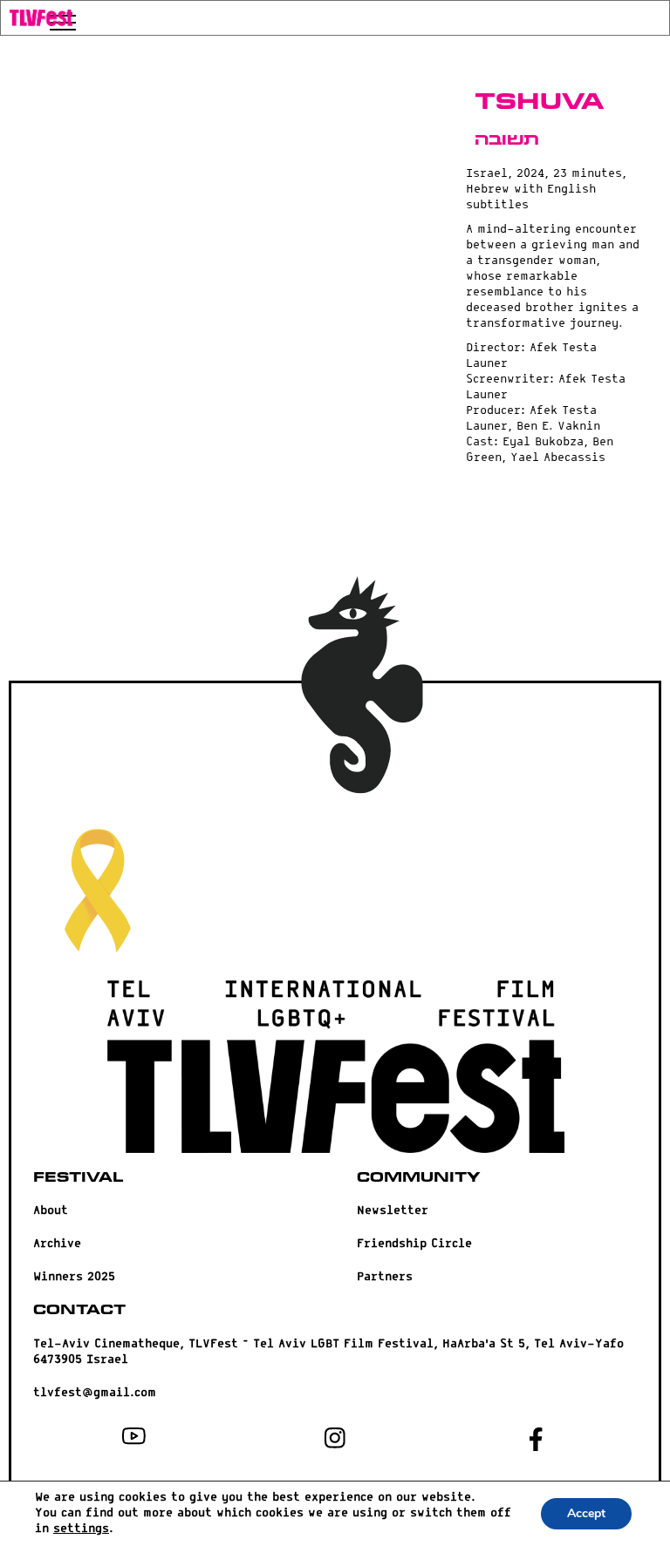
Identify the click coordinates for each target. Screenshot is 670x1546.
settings (81, 1529)
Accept (586, 1513)
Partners (385, 1277)
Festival (78, 1178)
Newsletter (392, 1211)
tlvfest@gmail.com (94, 1393)
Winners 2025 (74, 1277)
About (50, 1211)
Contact (79, 1310)
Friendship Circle (414, 1244)
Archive (57, 1244)
